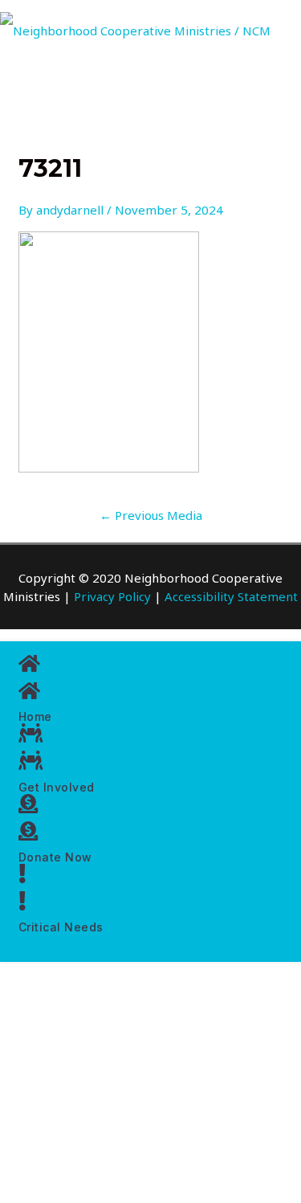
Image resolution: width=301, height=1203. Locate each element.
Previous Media (151, 515)
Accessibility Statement (231, 596)
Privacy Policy (112, 596)
